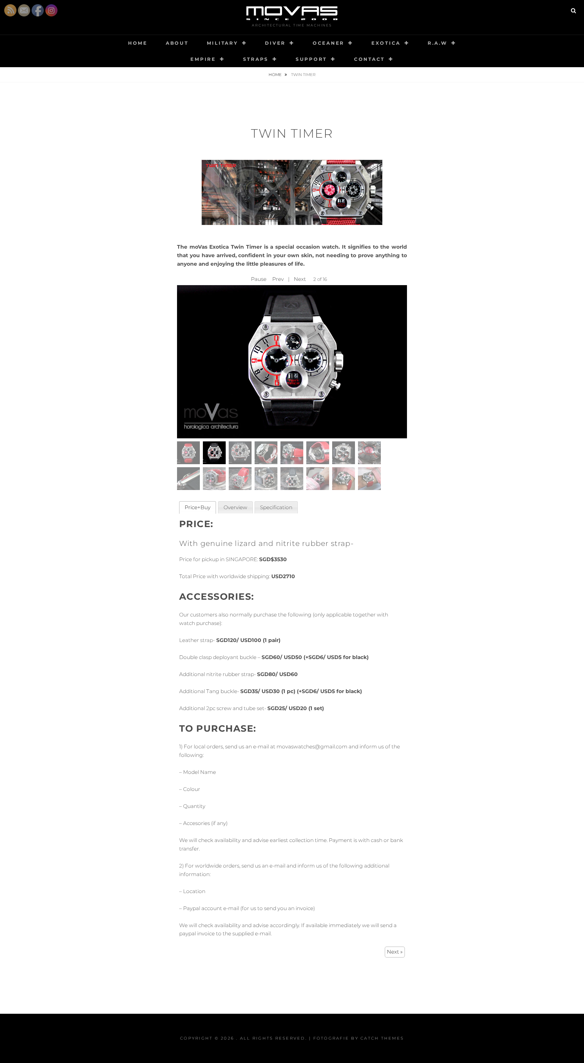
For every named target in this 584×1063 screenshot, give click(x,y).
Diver (275, 43)
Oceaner (328, 43)
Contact (369, 59)
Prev (278, 279)
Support (311, 59)
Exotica (386, 43)
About (177, 43)
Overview (235, 507)
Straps (256, 59)
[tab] (197, 507)
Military (222, 43)
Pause (258, 279)
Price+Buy (197, 507)
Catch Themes (382, 1038)
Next (300, 279)
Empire (203, 59)
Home (138, 43)
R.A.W (437, 43)
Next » (395, 952)
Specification (276, 507)
